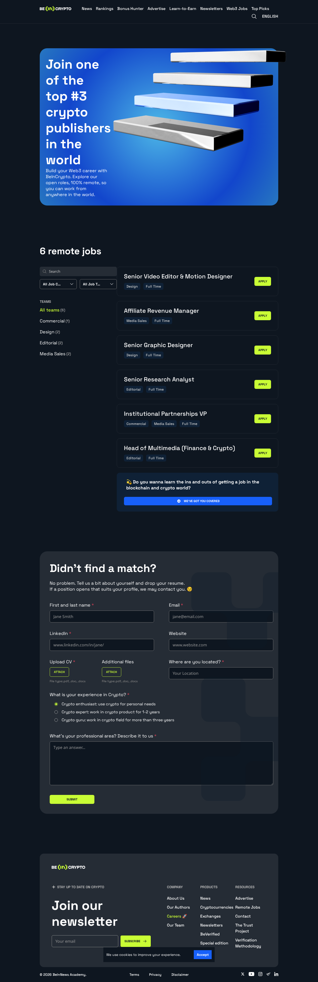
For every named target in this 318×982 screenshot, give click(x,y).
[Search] (254, 16)
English (270, 16)
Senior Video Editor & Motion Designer (178, 276)
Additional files (118, 662)
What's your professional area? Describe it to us (103, 736)
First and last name (72, 605)
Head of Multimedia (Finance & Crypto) (179, 448)
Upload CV (62, 662)
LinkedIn (60, 633)
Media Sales (55, 354)
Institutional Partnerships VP (165, 413)
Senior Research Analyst (159, 379)
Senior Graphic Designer (158, 345)
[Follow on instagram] (260, 975)
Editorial (51, 343)
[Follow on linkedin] (276, 975)
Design (50, 332)
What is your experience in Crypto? (89, 694)
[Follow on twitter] (243, 975)
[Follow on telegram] (268, 975)
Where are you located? (196, 662)
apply (262, 281)
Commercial (55, 321)
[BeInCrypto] (56, 8)
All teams (52, 310)
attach (59, 672)
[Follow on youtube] (251, 975)
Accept (203, 954)
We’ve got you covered (202, 501)
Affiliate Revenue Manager (161, 310)
